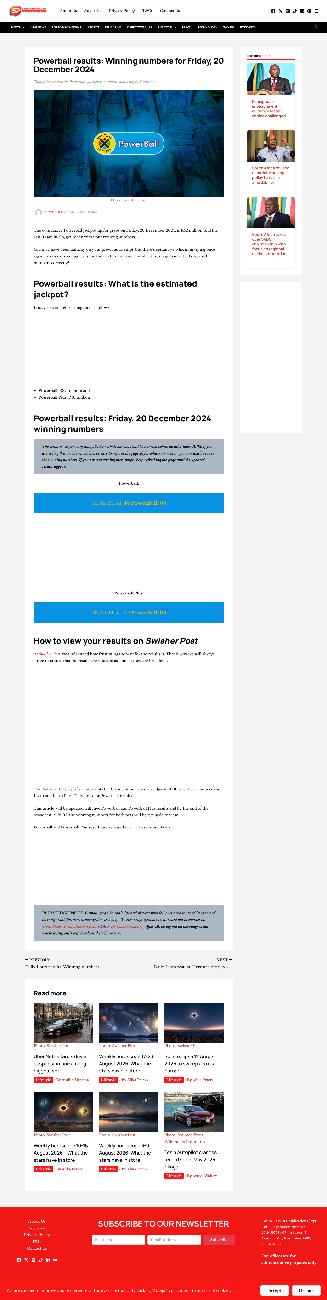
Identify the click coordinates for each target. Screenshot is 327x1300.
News (15, 27)
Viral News (38, 27)
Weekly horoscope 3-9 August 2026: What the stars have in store (125, 1152)
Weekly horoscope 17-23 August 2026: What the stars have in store (126, 1063)
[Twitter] (280, 11)
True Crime (113, 27)
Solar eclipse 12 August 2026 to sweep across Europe (190, 1063)
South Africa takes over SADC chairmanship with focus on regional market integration (269, 244)
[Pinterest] (309, 11)
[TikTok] (295, 11)
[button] (22, 27)
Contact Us (170, 10)
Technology (207, 27)
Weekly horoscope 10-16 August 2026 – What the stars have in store (61, 1152)
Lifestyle (165, 27)
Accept (274, 1290)
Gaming (228, 27)
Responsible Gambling (125, 926)
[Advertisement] (129, 350)
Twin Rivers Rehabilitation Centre (71, 926)
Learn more (243, 1290)
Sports (93, 27)
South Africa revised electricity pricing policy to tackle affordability (270, 175)
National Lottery (57, 789)
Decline (306, 1290)
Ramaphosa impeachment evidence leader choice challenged (269, 108)
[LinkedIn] (302, 11)
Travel (187, 27)
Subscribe (219, 1240)
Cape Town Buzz (139, 27)
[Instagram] (288, 11)
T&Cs (147, 10)
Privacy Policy (122, 10)
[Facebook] (273, 11)
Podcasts (248, 27)
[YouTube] (316, 11)
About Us (68, 10)
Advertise (93, 10)
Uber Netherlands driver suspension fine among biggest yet (60, 1063)
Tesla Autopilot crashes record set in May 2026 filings (190, 1159)
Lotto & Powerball (67, 27)
